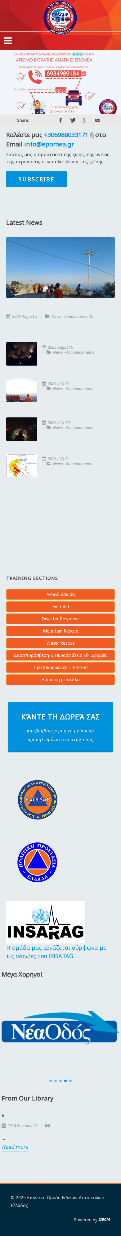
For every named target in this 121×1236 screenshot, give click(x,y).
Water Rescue (61, 643)
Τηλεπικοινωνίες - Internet (60, 667)
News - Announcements (72, 316)
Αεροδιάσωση (61, 594)
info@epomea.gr (49, 144)
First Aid (60, 606)
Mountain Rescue (60, 631)
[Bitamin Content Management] (104, 1220)
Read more (15, 1147)
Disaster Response (61, 619)
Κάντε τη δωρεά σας (60, 727)
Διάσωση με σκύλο (60, 679)
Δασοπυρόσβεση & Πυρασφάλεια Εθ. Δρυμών (61, 655)
